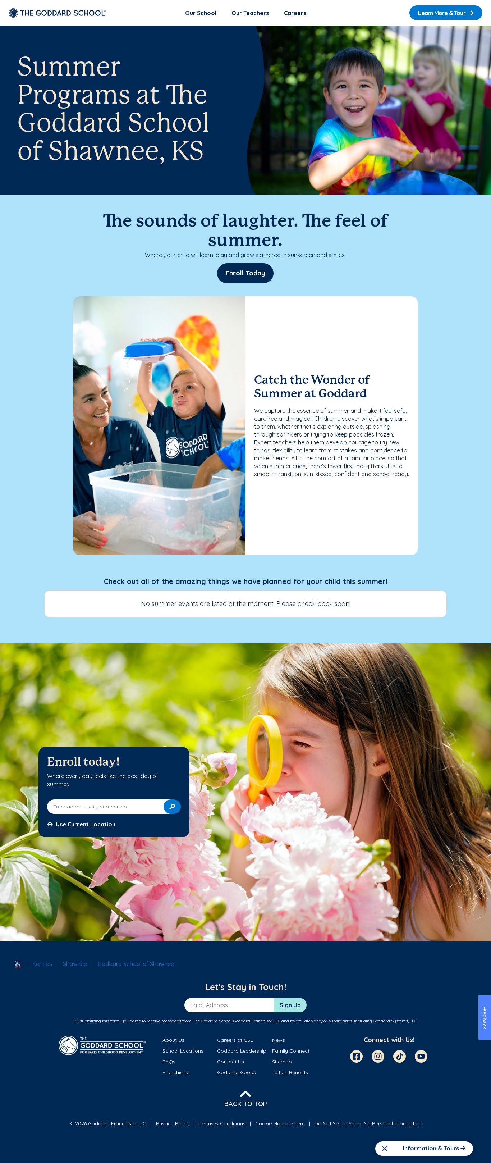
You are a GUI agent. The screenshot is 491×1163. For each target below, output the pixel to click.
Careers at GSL (235, 1040)
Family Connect (290, 1051)
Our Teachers (250, 13)
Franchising (176, 1072)
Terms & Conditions (222, 1123)
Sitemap (282, 1061)
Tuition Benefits (290, 1072)
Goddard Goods (236, 1072)
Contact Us (230, 1061)
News (278, 1040)
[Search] (172, 806)
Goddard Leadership (241, 1051)
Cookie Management (280, 1123)
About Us (173, 1040)
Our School (200, 13)
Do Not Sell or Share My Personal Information (368, 1123)
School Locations (182, 1051)
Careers (295, 13)
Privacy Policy (172, 1123)
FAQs (168, 1061)
